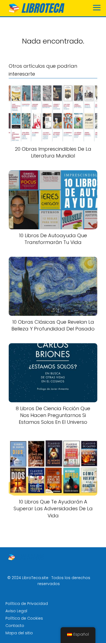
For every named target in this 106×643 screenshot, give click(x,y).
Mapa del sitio (19, 633)
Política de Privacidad (26, 603)
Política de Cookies (24, 618)
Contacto (14, 625)
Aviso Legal (16, 611)
